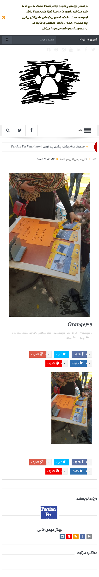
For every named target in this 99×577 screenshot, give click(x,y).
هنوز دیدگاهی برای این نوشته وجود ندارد (31, 333)
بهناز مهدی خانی (49, 530)
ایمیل (69, 338)
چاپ (82, 338)
